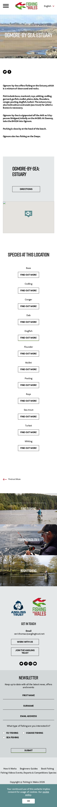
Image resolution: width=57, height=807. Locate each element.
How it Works (10, 769)
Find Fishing (28, 508)
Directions (26, 189)
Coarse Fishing (34, 733)
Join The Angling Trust (24, 651)
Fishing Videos (8, 773)
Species (52, 773)
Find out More (28, 274)
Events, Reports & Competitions (32, 773)
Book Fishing (28, 570)
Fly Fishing (12, 733)
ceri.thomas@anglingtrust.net (29, 633)
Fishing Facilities (28, 539)
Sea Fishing (12, 737)
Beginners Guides (29, 769)
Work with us (25, 641)
